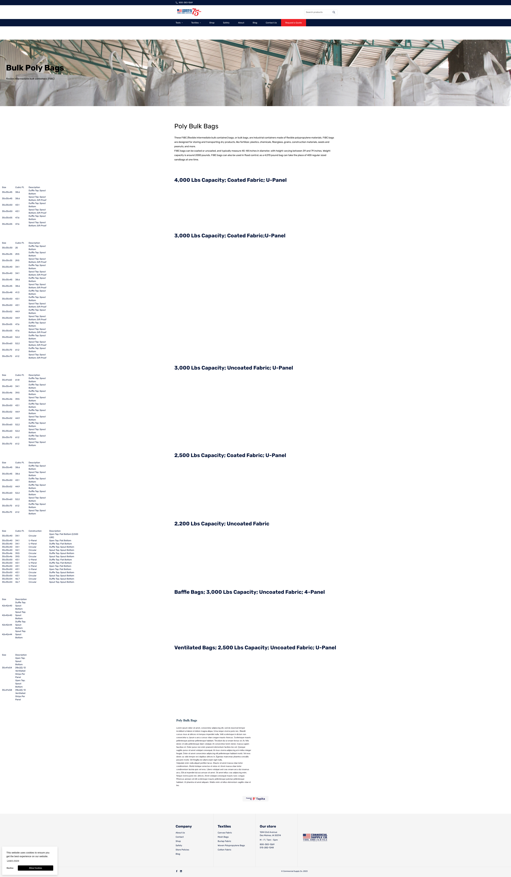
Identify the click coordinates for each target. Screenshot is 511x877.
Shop (212, 22)
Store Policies (182, 849)
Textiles (195, 22)
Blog (255, 22)
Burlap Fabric (224, 841)
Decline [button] (10, 868)
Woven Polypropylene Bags (231, 845)
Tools (178, 22)
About (241, 22)
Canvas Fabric (225, 832)
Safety (226, 22)
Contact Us (271, 22)
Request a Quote (293, 22)
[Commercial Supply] (189, 12)
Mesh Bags (223, 837)
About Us (180, 832)
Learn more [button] (13, 860)
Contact (180, 837)
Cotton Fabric (224, 849)
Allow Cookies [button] (35, 868)
